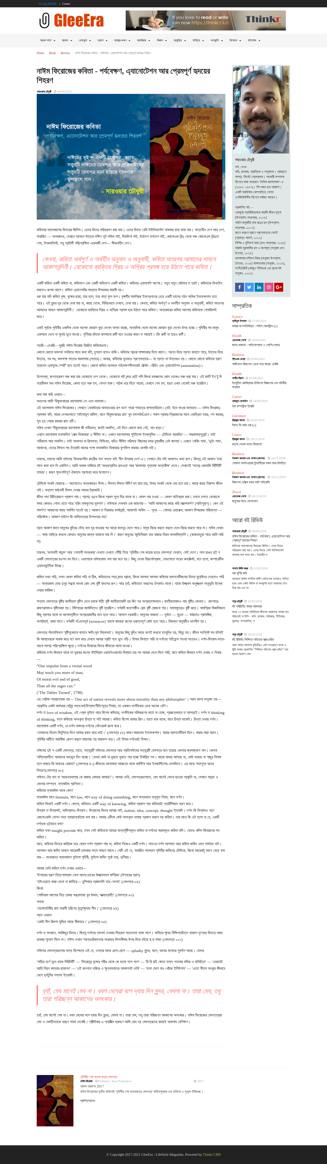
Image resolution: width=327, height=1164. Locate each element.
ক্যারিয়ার (141, 40)
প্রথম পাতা (45, 40)
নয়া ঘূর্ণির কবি (239, 573)
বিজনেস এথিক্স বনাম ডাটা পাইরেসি (251, 482)
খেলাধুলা (83, 40)
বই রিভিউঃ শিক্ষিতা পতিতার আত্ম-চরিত (253, 639)
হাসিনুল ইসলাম (239, 321)
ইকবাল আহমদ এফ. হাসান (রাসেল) (248, 458)
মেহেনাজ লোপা (239, 340)
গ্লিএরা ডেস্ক (238, 359)
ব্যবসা (65, 40)
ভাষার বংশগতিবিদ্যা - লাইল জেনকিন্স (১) (254, 326)
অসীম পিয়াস (237, 378)
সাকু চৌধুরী (237, 601)
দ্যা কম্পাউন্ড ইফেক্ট (243, 406)
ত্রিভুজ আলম (238, 420)
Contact (66, 3)
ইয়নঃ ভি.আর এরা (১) (244, 425)
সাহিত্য (196, 40)
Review (65, 53)
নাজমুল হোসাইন (239, 401)
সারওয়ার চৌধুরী (44, 91)
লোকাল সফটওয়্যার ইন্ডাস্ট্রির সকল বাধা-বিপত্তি (259, 463)
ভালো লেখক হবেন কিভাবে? (247, 444)
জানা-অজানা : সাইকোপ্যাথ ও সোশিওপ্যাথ (256, 345)
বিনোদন (233, 40)
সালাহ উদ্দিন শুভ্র (240, 568)
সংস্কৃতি (215, 40)
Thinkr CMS (212, 1154)
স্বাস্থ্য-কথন (120, 40)
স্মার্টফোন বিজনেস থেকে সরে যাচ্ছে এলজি (255, 364)
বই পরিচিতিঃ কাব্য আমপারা (247, 606)
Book (52, 53)
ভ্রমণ (100, 40)
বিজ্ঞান (160, 40)
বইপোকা (252, 40)
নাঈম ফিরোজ (86, 1081)
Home (40, 53)
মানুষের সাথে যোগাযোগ (245, 501)
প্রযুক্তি (178, 40)
